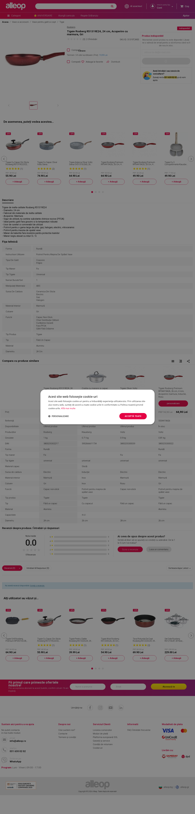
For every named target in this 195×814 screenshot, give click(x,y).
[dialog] (97, 407)
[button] (58, 416)
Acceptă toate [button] (133, 416)
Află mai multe (68, 408)
